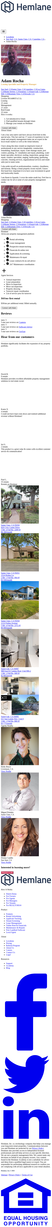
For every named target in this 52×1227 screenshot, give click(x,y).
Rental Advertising (13, 916)
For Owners (11, 896)
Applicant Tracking (13, 918)
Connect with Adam (9, 128)
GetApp (22, 331)
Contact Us (10, 952)
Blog (8, 968)
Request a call (7, 873)
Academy (10, 966)
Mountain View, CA (16, 94)
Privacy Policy (38, 1148)
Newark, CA (29, 94)
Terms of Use (27, 1175)
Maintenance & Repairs (15, 928)
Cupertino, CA (38, 39)
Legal (8, 955)
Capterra (22, 322)
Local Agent (11, 932)
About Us (10, 948)
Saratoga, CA (24, 91)
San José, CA (6, 89)
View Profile (6, 771)
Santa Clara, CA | (25, 39)
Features (9, 914)
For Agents (10, 898)
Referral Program (13, 945)
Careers (9, 950)
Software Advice (25, 327)
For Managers (11, 901)
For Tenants (11, 903)
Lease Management (14, 923)
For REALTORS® (13, 905)
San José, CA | (12, 39)
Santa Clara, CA (18, 89)
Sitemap (4, 1175)
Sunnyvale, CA (36, 91)
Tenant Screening (13, 921)
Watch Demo (11, 894)
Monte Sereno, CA (11, 91)
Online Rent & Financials (16, 925)
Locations (10, 37)
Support (9, 963)
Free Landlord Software (15, 930)
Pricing (9, 943)
